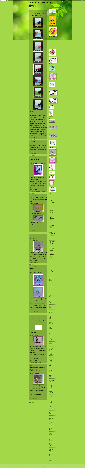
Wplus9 (49, 461)
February (51, 280)
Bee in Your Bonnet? (51, 261)
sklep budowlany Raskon (52, 248)
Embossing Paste (50, 349)
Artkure (49, 301)
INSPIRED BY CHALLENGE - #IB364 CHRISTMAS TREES (52, 241)
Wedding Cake (50, 456)
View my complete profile (33, 6)
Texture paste (50, 445)
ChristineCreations (51, 204)
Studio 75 (50, 439)
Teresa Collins (50, 444)
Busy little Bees (51, 239)
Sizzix (49, 429)
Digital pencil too (50, 343)
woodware (50, 460)
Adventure (50, 296)
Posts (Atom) (33, 402)
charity (49, 317)
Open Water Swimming (52, 229)
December (51, 271)
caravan (49, 311)
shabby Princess (50, 427)
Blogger (46, 466)
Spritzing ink (50, 434)
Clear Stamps (50, 321)
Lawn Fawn (50, 385)
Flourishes (32, 191)
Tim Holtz (50, 450)
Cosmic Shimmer (50, 323)
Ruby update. (32, 141)
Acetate (49, 295)
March (50, 279)
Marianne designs (38, 191)
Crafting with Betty (51, 207)
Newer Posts (30, 401)
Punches (50, 424)
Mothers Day (50, 401)
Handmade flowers (50, 366)
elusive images (50, 348)
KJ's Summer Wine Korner (52, 233)
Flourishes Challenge (51, 355)
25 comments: (36, 230)
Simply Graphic (50, 428)
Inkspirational (50, 376)
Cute (49, 333)
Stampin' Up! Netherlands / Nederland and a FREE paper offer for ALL (52, 202)
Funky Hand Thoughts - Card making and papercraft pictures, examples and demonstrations (52, 226)
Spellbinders (44, 191)
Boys (49, 308)
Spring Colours (33, 235)
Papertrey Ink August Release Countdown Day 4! (52, 208)
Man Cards (50, 391)
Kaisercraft (50, 382)
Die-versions (50, 339)
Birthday (49, 306)
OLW (49, 408)
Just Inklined (50, 381)
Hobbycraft (50, 370)
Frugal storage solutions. (51, 359)
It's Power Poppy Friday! (52, 246)
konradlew (42, 466)
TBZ (49, 443)
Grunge (49, 364)
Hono (49, 371)
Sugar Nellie (50, 440)
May (50, 277)
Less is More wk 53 (34, 266)
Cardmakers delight (51, 312)
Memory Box (50, 396)
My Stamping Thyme (52, 243)
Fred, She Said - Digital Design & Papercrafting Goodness (52, 221)
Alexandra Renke (50, 297)
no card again (50, 407)
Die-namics (50, 337)
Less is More (35, 13)
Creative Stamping (50, 332)
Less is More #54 (33, 195)
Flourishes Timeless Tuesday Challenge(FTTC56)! (52, 219)
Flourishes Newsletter (52, 218)
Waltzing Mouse (50, 454)
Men (49, 397)
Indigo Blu (50, 374)
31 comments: (36, 311)
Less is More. (34, 137)
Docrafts (49, 344)
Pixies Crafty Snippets (36, 262)
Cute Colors (50, 334)
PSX (49, 423)
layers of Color (50, 386)
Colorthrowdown (50, 322)
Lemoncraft (50, 387)
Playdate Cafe (50, 419)
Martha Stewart (37, 137)
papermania (32, 262)
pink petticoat (50, 417)
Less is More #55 (33, 157)
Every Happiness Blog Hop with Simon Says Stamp (52, 205)
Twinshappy (51, 258)
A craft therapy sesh (51, 250)
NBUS (49, 403)
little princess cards (52, 235)
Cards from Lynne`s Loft (40, 3)
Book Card (50, 307)
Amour (31, 365)
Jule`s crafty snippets (51, 380)
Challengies (50, 316)
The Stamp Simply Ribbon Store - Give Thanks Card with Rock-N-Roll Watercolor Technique (53, 215)
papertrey (37, 231)
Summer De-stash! (51, 210)
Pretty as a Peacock (51, 212)
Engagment (50, 350)
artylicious (50, 302)
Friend (49, 358)
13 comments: (36, 398)
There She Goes (50, 449)
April (50, 278)
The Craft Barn (51, 256)
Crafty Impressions (50, 329)
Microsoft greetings (50, 398)
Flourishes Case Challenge (51, 354)
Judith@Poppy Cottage (52, 231)
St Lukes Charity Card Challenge (33, 369)
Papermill (50, 411)
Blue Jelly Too (51, 201)
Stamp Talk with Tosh (52, 254)
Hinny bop (50, 369)
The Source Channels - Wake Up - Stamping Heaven (53, 199)
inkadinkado (50, 375)
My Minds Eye (50, 402)
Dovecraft (50, 345)
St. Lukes (50, 435)
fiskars (31, 137)
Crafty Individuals (32, 362)
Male (49, 390)
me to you (50, 395)
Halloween (50, 365)
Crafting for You (50, 327)
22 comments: (36, 153)
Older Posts (45, 401)
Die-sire (49, 338)
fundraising (50, 360)
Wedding (49, 455)
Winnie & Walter (50, 459)
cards (49, 313)
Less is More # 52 (33, 316)
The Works (50, 448)
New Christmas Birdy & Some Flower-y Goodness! (52, 223)
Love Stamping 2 (51, 237)
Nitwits (49, 406)
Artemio (32, 231)
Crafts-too (50, 328)
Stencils (49, 438)
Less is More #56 (33, 10)
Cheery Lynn (50, 318)
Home (38, 401)
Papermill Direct (50, 412)
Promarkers (50, 422)
